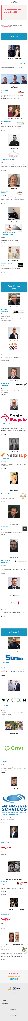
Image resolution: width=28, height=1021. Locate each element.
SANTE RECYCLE (8, 423)
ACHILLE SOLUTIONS (9, 352)
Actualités (5, 1003)
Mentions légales (13, 1009)
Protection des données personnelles (13, 1010)
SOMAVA (6, 662)
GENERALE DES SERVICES (11, 814)
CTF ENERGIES (4, 90)
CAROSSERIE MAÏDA (6, 121)
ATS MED (4, 62)
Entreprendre (14, 973)
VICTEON (6, 705)
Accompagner (14, 976)
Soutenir (14, 979)
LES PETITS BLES (6, 493)
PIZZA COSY (5, 527)
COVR (5, 761)
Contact (5, 1000)
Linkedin (14, 992)
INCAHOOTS (4, 882)
